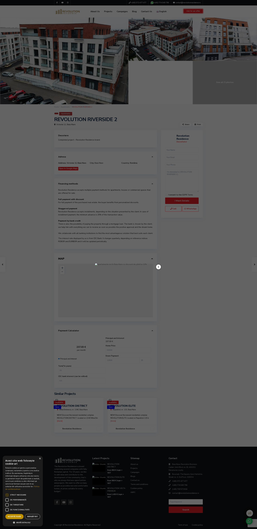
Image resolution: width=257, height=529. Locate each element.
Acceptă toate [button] (14, 516)
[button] (22, 522)
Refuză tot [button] (32, 516)
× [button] (40, 459)
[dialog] (23, 491)
